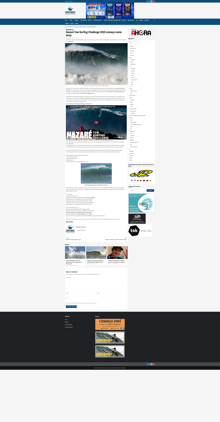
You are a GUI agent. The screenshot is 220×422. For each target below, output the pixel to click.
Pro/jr (131, 53)
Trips (131, 93)
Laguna (132, 75)
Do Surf (112, 256)
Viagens (76, 20)
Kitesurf (131, 137)
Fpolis (132, 82)
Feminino (132, 55)
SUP (131, 144)
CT (130, 44)
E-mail (98, 293)
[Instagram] (149, 1)
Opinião (123, 20)
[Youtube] (154, 1)
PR (130, 86)
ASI (66, 257)
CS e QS (131, 46)
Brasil (71, 20)
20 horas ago (74, 265)
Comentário (68, 277)
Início (66, 319)
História (119, 256)
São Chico (133, 77)
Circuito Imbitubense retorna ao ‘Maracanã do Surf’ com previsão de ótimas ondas (74, 262)
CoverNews (117, 367)
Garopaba (133, 70)
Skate (131, 119)
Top (70, 29)
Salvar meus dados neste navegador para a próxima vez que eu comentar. (82, 302)
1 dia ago (95, 263)
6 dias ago (115, 263)
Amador (131, 61)
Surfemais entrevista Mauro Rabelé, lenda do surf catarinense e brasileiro (116, 261)
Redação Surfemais (81, 227)
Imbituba (72, 257)
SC (137, 20)
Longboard (132, 135)
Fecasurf (69, 257)
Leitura (131, 106)
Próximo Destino (133, 90)
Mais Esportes (131, 20)
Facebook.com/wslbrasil (114, 219)
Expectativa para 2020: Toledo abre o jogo (73, 238)
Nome (67, 293)
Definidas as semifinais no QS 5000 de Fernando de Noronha (116, 238)
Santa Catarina (133, 111)
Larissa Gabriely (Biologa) (136, 124)
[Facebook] (147, 1)
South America (133, 48)
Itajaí (132, 84)
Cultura (89, 20)
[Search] (154, 20)
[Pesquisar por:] (138, 190)
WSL (66, 20)
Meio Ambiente (84, 20)
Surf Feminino (133, 64)
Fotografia (141, 20)
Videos (109, 257)
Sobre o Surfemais (68, 324)
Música (131, 102)
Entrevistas (115, 256)
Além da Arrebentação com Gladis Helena (112, 20)
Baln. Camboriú (134, 79)
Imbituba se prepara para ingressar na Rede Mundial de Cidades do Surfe (95, 261)
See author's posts (81, 230)
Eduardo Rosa (111, 263)
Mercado (67, 322)
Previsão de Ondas (97, 20)
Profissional (132, 59)
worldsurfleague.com (83, 219)
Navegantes (133, 68)
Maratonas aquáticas (134, 142)
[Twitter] (152, 1)
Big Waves (67, 29)
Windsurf (132, 140)
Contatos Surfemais (69, 327)
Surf (131, 128)
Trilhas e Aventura (133, 146)
